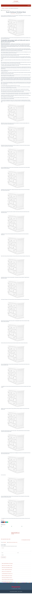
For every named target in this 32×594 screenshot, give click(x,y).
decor (12, 542)
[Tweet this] (3, 522)
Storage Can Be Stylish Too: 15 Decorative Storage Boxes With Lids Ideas (15, 533)
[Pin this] (4, 522)
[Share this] (1, 522)
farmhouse (14, 542)
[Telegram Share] (6, 522)
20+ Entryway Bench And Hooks (26, 539)
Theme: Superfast (20, 591)
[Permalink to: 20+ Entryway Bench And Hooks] (26, 532)
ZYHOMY (16, 1)
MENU (29, 5)
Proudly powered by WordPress (13, 591)
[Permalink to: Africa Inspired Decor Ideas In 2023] (5, 532)
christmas (10, 542)
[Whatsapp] (7, 522)
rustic (16, 542)
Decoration (4, 542)
